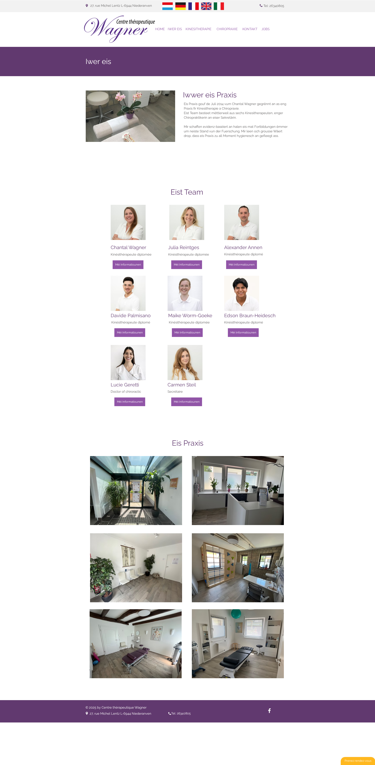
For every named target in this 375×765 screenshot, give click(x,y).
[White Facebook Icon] (269, 711)
